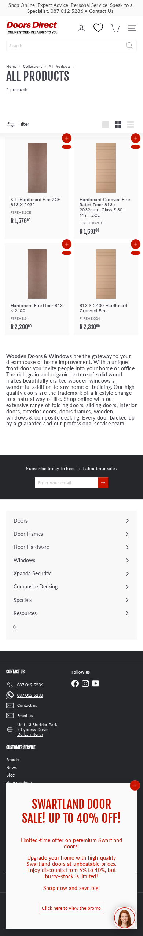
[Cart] (115, 28)
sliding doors (101, 405)
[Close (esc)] (135, 785)
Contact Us (101, 11)
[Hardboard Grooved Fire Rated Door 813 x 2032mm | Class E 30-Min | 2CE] (106, 188)
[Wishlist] (98, 28)
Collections (33, 66)
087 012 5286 (67, 11)
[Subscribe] (103, 482)
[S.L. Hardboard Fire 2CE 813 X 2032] (37, 183)
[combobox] (71, 45)
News (11, 767)
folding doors (67, 405)
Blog (10, 775)
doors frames (75, 411)
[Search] (129, 45)
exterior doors (39, 411)
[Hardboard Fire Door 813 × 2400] (37, 289)
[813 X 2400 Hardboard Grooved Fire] (106, 289)
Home (11, 66)
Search (12, 759)
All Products (59, 66)
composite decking (56, 417)
